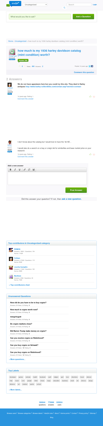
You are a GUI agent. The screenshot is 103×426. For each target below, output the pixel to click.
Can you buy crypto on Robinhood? (25, 352)
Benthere (17, 276)
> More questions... (17, 359)
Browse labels (37, 413)
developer (13, 377)
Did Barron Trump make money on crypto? (28, 331)
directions (75, 377)
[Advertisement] (52, 32)
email (72, 381)
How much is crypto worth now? (24, 309)
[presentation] (10, 170)
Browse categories (24, 413)
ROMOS (17, 249)
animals (28, 377)
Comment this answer (25, 98)
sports (32, 384)
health (35, 377)
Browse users (11, 413)
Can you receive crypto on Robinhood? (27, 338)
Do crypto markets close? (21, 324)
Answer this (23, 60)
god (62, 377)
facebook (42, 377)
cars (23, 381)
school (39, 384)
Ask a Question (83, 16)
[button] (10, 170)
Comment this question (84, 72)
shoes (42, 381)
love (67, 377)
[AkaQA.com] (13, 4)
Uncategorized (20, 41)
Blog (51, 417)
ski (77, 381)
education (56, 381)
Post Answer (76, 190)
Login (95, 4)
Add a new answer (15, 165)
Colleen (10, 88)
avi (19, 384)
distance (12, 384)
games (21, 377)
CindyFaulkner (14, 56)
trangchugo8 (15, 316)
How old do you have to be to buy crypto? (28, 302)
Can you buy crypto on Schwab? (24, 345)
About (57, 413)
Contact (74, 413)
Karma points (65, 413)
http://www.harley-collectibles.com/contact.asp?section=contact (53, 86)
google (29, 381)
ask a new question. (72, 198)
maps (48, 381)
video (36, 381)
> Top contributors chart (19, 285)
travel (82, 377)
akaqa (90, 381)
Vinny (10, 145)
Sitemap (93, 413)
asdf (49, 377)
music (17, 381)
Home (10, 41)
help (11, 381)
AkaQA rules (48, 413)
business (65, 381)
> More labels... (15, 389)
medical (24, 384)
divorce (83, 381)
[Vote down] (25, 66)
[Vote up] (20, 66)
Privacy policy (83, 413)
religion (56, 377)
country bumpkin (21, 267)
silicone (89, 377)
